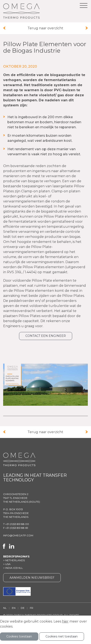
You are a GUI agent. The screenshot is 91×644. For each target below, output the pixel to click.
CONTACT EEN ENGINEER (45, 336)
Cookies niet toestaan (62, 636)
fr (31, 607)
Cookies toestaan (19, 636)
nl (5, 607)
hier (65, 621)
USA (8, 564)
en (13, 607)
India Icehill (14, 567)
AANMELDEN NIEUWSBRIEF (32, 578)
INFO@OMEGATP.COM (18, 535)
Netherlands (15, 560)
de (23, 607)
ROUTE (34, 501)
